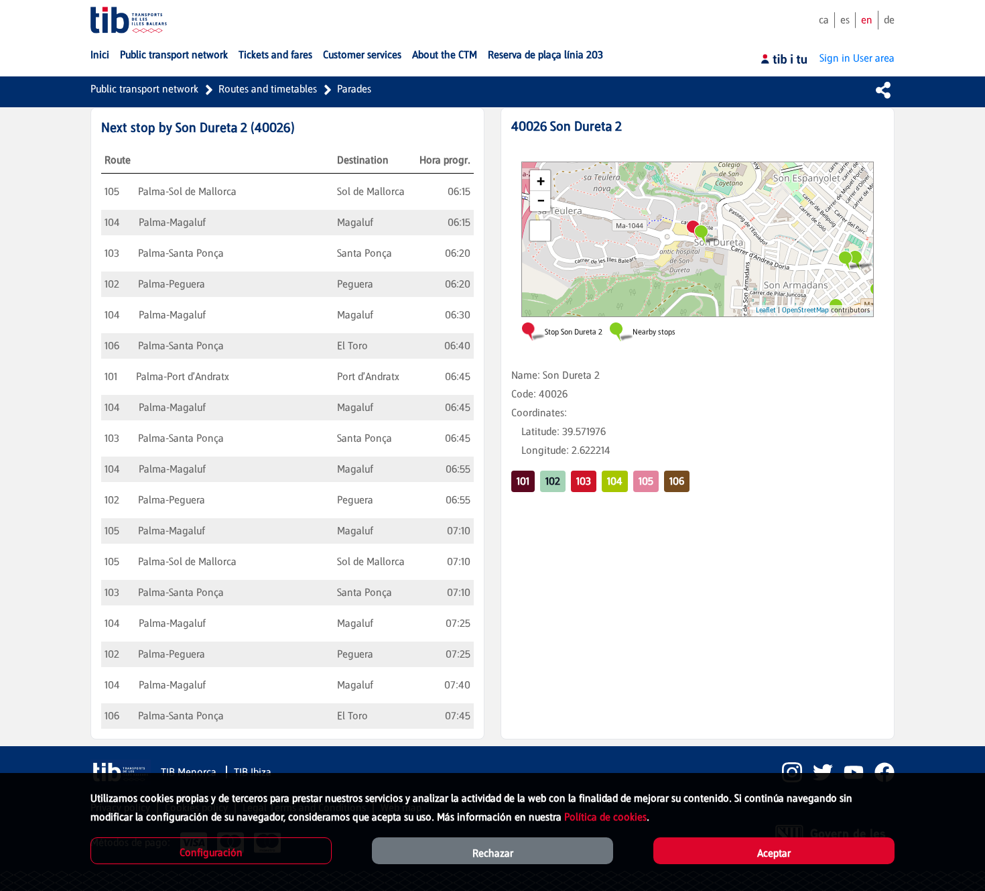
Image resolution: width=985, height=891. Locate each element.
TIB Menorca (190, 772)
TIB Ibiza (252, 772)
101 (523, 481)
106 (676, 481)
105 (646, 481)
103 (583, 481)
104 (614, 481)
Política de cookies (605, 817)
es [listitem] (845, 19)
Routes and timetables (267, 88)
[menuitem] (99, 55)
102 (552, 481)
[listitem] (786, 772)
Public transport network (144, 88)
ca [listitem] (824, 19)
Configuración (211, 852)
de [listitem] (889, 19)
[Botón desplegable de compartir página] (883, 89)
